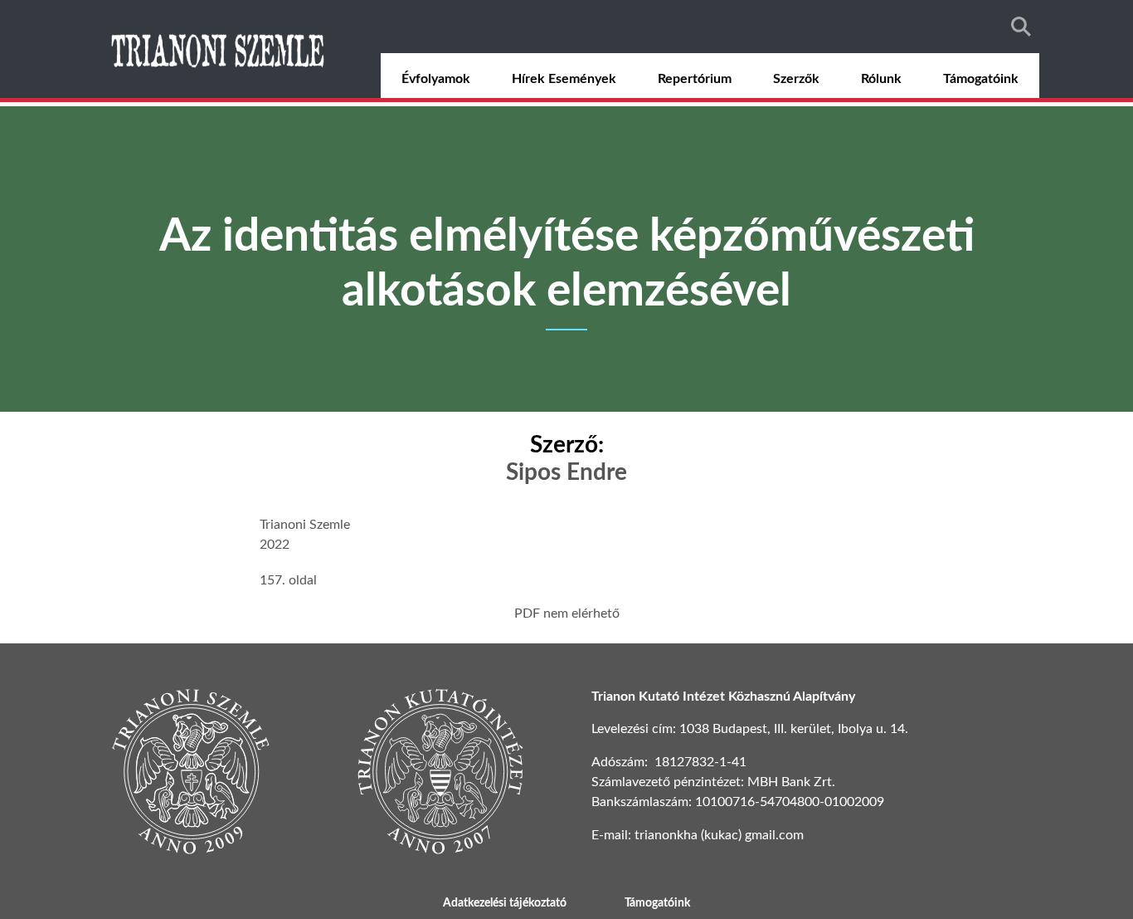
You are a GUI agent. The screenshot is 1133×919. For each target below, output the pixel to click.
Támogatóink (981, 79)
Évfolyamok (435, 79)
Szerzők (796, 79)
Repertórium (695, 79)
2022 (274, 544)
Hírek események (564, 79)
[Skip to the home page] (220, 49)
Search (1021, 27)
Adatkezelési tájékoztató (504, 903)
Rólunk (881, 79)
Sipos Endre (566, 472)
